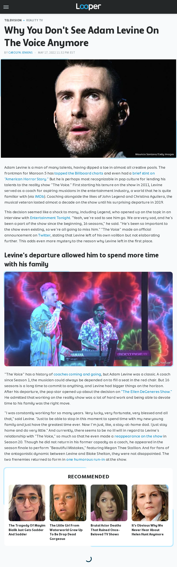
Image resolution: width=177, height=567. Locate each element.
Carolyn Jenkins (20, 52)
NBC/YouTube (163, 363)
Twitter (44, 235)
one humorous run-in (85, 459)
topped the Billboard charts (78, 173)
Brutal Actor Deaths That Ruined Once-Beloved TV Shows (106, 530)
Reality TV (34, 20)
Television (13, 20)
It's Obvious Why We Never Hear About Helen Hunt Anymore (148, 530)
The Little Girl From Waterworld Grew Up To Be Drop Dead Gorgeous (66, 532)
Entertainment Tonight (50, 217)
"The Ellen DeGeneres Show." (146, 391)
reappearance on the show (138, 436)
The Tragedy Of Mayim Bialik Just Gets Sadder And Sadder (27, 530)
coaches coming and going (77, 374)
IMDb (39, 196)
